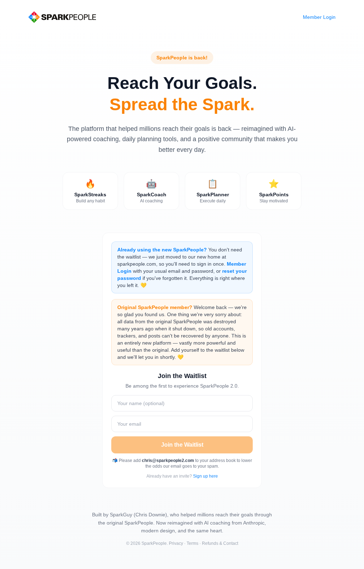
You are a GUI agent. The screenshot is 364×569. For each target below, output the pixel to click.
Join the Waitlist (182, 445)
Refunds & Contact (220, 543)
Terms (192, 543)
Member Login (319, 17)
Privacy (176, 543)
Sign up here (205, 476)
